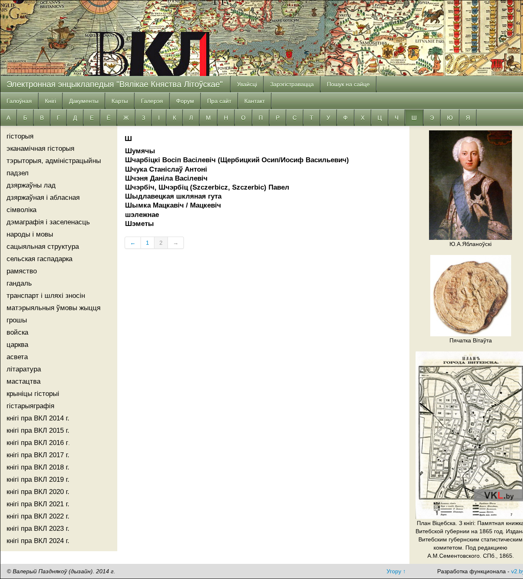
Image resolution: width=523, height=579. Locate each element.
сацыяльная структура (43, 246)
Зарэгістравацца (292, 84)
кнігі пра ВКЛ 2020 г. (38, 492)
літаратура (24, 369)
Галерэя (152, 101)
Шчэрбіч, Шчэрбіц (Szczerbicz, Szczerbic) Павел (207, 187)
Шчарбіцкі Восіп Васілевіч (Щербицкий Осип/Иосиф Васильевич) (237, 160)
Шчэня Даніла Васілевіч (166, 178)
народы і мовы (30, 234)
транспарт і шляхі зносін (46, 296)
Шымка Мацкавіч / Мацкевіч (173, 205)
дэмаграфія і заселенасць (48, 222)
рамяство (22, 271)
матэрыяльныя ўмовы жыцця (54, 308)
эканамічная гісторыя (40, 148)
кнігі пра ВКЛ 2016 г (37, 443)
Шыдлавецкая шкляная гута (173, 196)
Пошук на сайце (348, 84)
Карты (120, 101)
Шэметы (139, 224)
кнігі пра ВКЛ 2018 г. (38, 467)
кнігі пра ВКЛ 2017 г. (38, 455)
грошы (17, 320)
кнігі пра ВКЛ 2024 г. (38, 541)
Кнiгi (50, 101)
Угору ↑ (396, 571)
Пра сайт (219, 101)
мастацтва (23, 381)
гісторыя (20, 136)
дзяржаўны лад (31, 185)
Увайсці (247, 84)
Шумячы (140, 151)
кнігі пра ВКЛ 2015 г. (38, 430)
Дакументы (83, 101)
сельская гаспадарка (39, 259)
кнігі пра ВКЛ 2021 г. (38, 504)
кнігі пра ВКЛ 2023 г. (38, 528)
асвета (17, 357)
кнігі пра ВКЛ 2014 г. (38, 418)
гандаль (19, 283)
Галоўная (19, 101)
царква (17, 345)
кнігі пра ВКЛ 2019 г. (38, 479)
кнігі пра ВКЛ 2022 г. (38, 516)
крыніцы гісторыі (33, 394)
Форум (185, 101)
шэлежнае (142, 215)
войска (17, 332)
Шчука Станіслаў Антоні (166, 169)
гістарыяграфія (30, 406)
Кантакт (254, 101)
